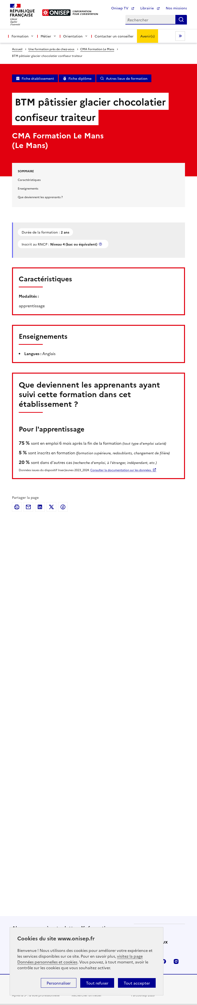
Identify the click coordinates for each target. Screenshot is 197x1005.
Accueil (17, 49)
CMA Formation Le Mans (97, 49)
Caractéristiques (29, 180)
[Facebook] (63, 507)
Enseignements (28, 188)
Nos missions (176, 8)
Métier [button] (46, 36)
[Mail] (28, 507)
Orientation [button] (73, 36)
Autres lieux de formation (127, 78)
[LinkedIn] (40, 507)
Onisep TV (120, 8)
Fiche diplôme (80, 78)
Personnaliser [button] (59, 983)
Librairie (147, 8)
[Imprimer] (17, 507)
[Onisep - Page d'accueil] (56, 12)
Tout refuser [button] (97, 983)
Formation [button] (20, 36)
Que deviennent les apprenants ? (40, 197)
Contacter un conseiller (114, 36)
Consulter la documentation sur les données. (121, 470)
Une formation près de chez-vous (51, 49)
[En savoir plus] (101, 244)
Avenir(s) (147, 36)
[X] (51, 507)
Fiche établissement (38, 78)
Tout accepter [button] (137, 983)
